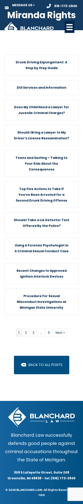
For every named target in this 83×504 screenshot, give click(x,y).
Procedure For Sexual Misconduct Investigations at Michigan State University (41, 302)
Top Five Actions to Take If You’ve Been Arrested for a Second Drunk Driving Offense (41, 195)
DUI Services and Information (41, 87)
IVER (42, 495)
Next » (60, 332)
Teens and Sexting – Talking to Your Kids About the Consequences (41, 164)
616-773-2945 (65, 6)
